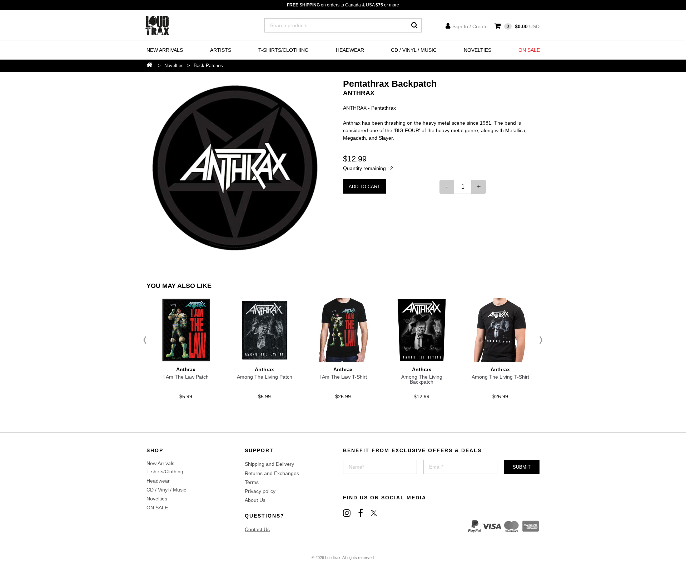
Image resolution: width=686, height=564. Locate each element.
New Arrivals (164, 50)
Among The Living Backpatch (421, 379)
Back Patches (208, 65)
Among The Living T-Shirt (500, 377)
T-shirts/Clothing (283, 50)
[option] (235, 168)
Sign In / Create (470, 26)
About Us (255, 500)
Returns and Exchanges (272, 473)
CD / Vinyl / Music (414, 50)
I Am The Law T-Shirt (343, 377)
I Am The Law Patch (186, 377)
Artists (220, 50)
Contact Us (257, 529)
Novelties (477, 50)
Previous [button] (146, 340)
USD (523, 26)
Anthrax (358, 92)
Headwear (350, 50)
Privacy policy (260, 491)
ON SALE (529, 50)
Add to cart (364, 186)
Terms (252, 482)
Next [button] (539, 340)
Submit (522, 467)
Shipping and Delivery (269, 464)
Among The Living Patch (264, 377)
